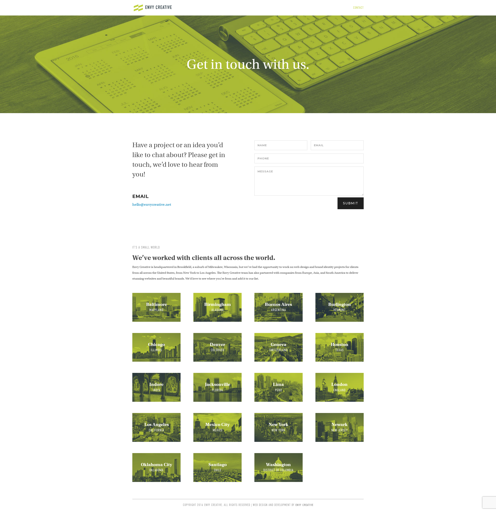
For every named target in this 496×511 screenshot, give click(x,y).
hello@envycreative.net (151, 204)
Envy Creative (304, 505)
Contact (358, 7)
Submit (350, 203)
